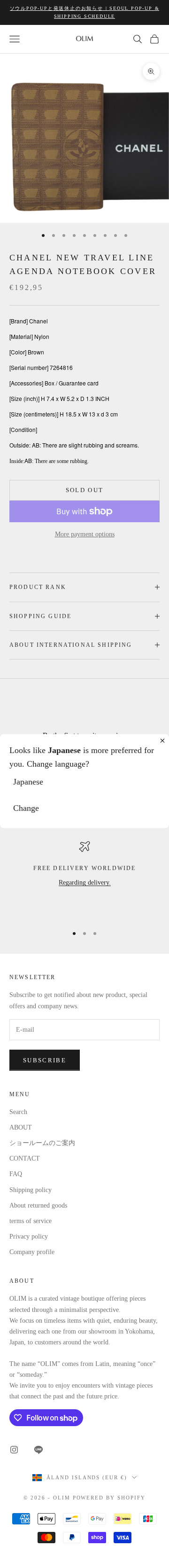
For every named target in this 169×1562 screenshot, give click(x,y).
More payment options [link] (85, 534)
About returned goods (38, 1205)
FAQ (15, 1173)
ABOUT (20, 1127)
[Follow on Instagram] (14, 1449)
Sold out (85, 490)
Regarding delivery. (85, 882)
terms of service (30, 1220)
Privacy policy (28, 1236)
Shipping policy (30, 1189)
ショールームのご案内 (42, 1142)
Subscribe (44, 1060)
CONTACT (24, 1158)
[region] (84, 879)
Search (18, 1111)
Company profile (31, 1252)
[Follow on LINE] (38, 1449)
